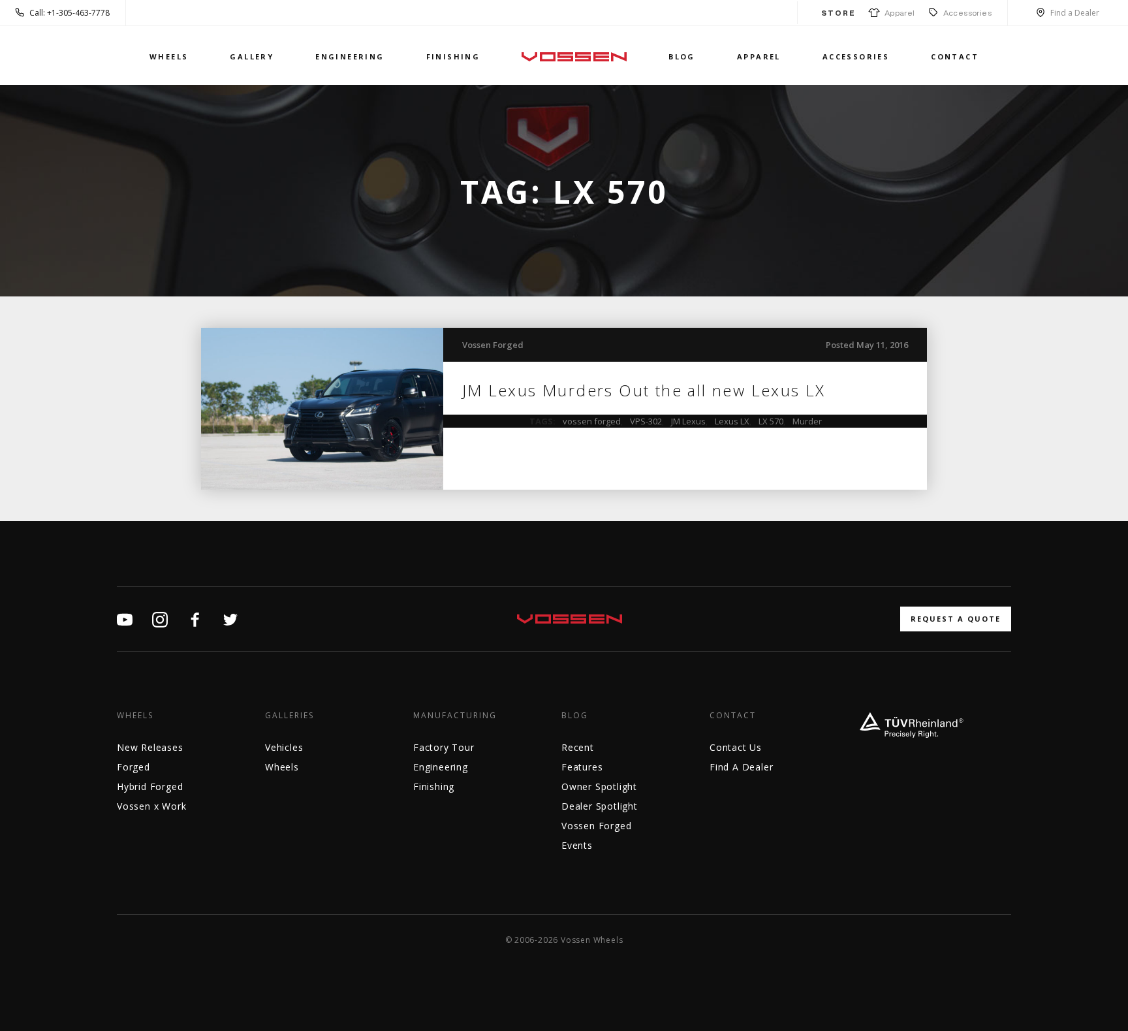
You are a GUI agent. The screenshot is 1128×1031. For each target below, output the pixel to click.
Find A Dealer (741, 767)
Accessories (967, 12)
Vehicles (284, 747)
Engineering (349, 56)
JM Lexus (688, 421)
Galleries (289, 715)
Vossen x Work (151, 806)
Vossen (574, 56)
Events (577, 845)
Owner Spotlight (599, 786)
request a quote (956, 619)
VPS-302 (646, 421)
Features (582, 767)
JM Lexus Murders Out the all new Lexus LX (644, 390)
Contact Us (736, 747)
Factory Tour (444, 747)
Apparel (897, 12)
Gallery (252, 56)
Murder (807, 421)
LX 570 (771, 421)
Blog (681, 56)
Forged (133, 767)
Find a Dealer (1074, 12)
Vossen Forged (493, 345)
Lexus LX (732, 421)
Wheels (168, 56)
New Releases (150, 747)
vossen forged (592, 421)
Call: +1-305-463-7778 (69, 12)
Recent (577, 747)
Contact (955, 56)
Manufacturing (455, 715)
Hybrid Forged (150, 786)
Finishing (453, 56)
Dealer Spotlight (599, 806)
